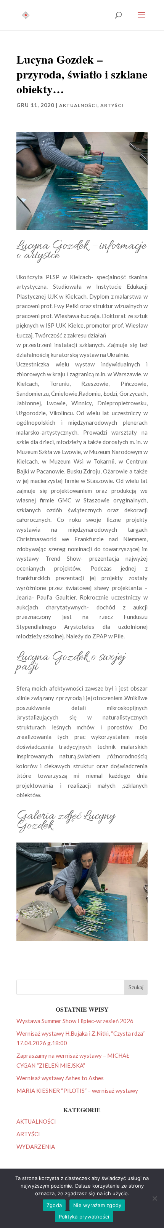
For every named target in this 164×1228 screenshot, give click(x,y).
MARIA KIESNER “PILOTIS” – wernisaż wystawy (77, 1090)
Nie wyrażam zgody (97, 1205)
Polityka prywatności (84, 1217)
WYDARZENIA (35, 1146)
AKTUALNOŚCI (78, 105)
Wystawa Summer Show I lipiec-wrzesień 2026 (74, 1020)
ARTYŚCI (112, 105)
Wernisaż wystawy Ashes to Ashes (60, 1077)
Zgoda (54, 1205)
